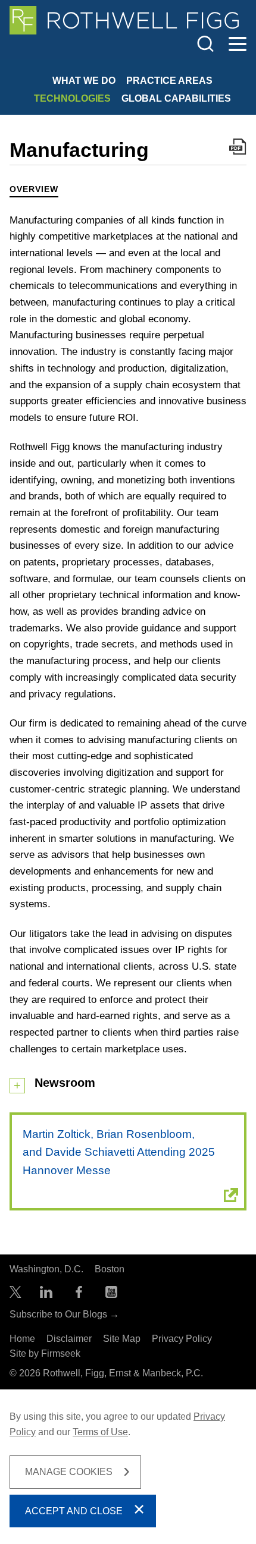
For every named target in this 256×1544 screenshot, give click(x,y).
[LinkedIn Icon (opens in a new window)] (46, 1295)
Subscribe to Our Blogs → (64, 1314)
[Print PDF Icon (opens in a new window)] (237, 149)
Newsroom (65, 1082)
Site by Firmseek (45, 1353)
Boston (109, 1269)
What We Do (83, 81)
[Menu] (237, 45)
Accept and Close (74, 1511)
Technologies (72, 98)
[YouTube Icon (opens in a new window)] (111, 1295)
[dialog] (128, 1466)
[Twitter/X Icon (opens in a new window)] (15, 1295)
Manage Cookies (69, 1472)
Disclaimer (69, 1339)
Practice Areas (169, 81)
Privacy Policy (182, 1339)
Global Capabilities (176, 98)
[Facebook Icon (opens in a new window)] (79, 1295)
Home (22, 1339)
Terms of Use (100, 1432)
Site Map (122, 1339)
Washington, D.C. (46, 1269)
